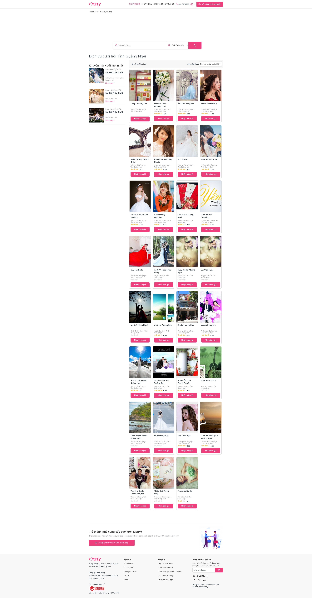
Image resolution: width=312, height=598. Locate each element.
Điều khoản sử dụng (165, 576)
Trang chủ (93, 12)
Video (125, 580)
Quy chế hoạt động (165, 563)
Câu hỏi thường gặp (165, 580)
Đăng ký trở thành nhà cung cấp (112, 542)
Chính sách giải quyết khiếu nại (169, 571)
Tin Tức (126, 576)
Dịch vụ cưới (134, 4)
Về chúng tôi (128, 563)
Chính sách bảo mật (165, 567)
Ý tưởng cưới (128, 567)
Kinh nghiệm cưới (129, 571)
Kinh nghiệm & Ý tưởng (164, 4)
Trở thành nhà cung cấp (211, 4)
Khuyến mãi (147, 4)
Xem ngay (109, 83)
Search (194, 45)
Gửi (219, 570)
